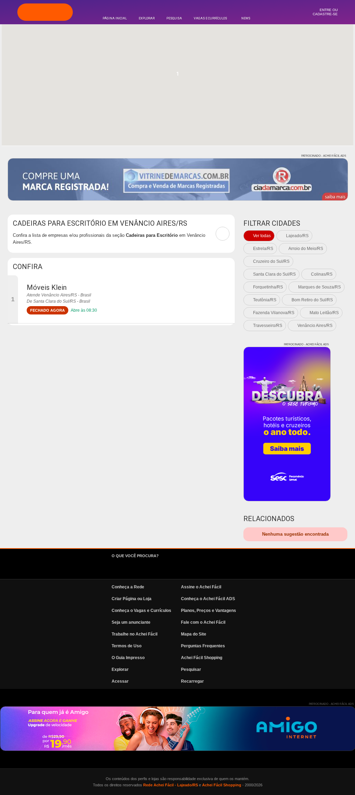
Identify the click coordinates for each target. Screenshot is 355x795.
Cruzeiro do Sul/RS (271, 261)
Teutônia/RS (264, 299)
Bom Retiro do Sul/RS (312, 299)
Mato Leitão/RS (324, 312)
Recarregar (192, 681)
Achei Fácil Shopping (201, 657)
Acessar (120, 681)
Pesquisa (174, 18)
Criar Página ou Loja (131, 598)
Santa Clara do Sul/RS (274, 274)
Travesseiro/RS (267, 325)
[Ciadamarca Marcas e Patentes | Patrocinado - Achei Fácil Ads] (178, 179)
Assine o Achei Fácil (201, 587)
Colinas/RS (321, 274)
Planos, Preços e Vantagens (208, 610)
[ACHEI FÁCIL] (45, 12)
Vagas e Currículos (210, 18)
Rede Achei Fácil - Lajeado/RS (170, 785)
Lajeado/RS (297, 235)
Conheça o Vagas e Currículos (141, 610)
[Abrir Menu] (9, 12)
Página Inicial (115, 18)
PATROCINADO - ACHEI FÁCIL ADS (323, 155)
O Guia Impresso (128, 657)
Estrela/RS (263, 248)
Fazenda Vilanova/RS (273, 312)
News (245, 18)
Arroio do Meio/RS (305, 248)
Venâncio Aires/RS (314, 325)
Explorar (147, 18)
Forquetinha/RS (268, 287)
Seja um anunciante (131, 622)
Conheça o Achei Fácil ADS (208, 598)
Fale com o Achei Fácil (203, 622)
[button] (177, 76)
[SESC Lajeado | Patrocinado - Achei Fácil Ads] (287, 424)
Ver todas (262, 235)
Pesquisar (191, 669)
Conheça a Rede (128, 587)
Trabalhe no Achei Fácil (134, 634)
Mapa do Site (193, 634)
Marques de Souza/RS (319, 287)
